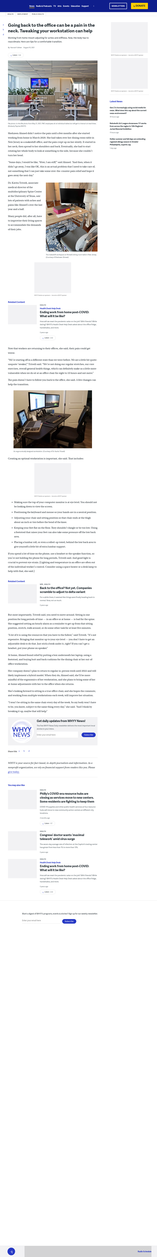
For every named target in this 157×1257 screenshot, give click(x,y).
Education (75, 6)
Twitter (24, 750)
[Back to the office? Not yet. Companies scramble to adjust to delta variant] (22, 601)
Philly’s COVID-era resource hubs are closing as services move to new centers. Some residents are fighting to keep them (67, 797)
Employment (22, 14)
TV (54, 6)
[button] (11, 1251)
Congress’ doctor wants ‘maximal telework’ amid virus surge (62, 837)
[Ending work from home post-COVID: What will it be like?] (22, 316)
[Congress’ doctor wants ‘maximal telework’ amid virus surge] (22, 842)
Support (85, 6)
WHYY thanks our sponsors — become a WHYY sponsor (50, 295)
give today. (14, 771)
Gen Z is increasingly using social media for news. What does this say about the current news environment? (128, 110)
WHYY (14, 6)
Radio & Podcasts (44, 6)
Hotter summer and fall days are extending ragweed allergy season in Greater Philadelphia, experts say (127, 142)
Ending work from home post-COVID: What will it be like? (64, 314)
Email (28, 750)
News (31, 6)
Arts (59, 6)
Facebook (19, 750)
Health (10, 14)
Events (66, 6)
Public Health (38, 14)
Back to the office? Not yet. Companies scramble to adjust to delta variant (66, 590)
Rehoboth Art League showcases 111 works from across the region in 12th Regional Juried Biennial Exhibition (128, 126)
